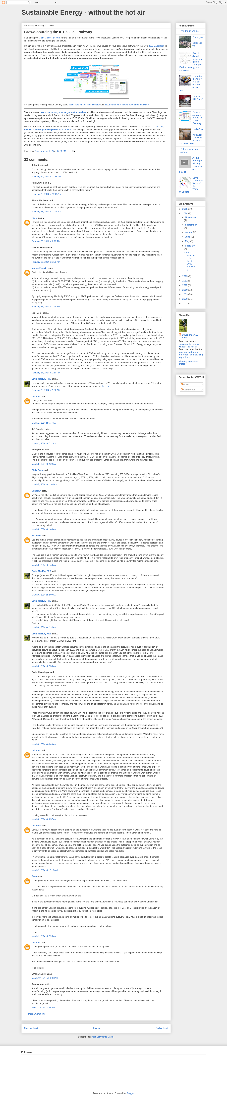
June (188, 236)
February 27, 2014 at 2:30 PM (46, 372)
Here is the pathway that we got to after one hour (63, 112)
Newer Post (31, 1028)
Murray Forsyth (39, 268)
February (190, 245)
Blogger (130, 1093)
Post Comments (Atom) (102, 1037)
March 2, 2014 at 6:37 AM (44, 423)
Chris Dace (37, 470)
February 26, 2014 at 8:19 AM (46, 241)
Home (96, 1028)
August (189, 232)
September (191, 224)
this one (105, 386)
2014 (185, 213)
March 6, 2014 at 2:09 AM (44, 594)
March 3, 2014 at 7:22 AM (44, 443)
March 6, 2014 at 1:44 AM (44, 529)
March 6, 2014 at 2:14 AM (44, 627)
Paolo (35, 218)
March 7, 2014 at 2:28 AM (44, 936)
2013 (185, 276)
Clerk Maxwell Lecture (49, 37)
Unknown (36, 396)
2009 (185, 294)
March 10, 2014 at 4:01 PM (45, 978)
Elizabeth (36, 535)
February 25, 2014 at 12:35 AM (46, 211)
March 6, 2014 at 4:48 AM (44, 744)
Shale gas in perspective (197, 41)
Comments (189, 389)
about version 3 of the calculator (84, 104)
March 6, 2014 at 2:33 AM (44, 666)
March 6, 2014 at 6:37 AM (44, 819)
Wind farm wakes (189, 30)
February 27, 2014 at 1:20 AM (46, 262)
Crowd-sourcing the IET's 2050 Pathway (197, 118)
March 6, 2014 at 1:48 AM (44, 565)
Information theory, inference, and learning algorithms (191, 355)
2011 (185, 285)
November (190, 217)
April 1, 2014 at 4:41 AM (43, 1007)
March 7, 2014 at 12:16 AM (45, 870)
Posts (186, 384)
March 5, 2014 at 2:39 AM (44, 464)
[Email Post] (73, 151)
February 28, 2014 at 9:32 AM (46, 390)
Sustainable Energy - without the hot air (83, 12)
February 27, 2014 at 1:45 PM (46, 306)
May (187, 241)
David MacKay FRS (41, 379)
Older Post (162, 1028)
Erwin (35, 876)
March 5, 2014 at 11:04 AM (44, 484)
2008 (185, 298)
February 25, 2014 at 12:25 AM (46, 194)
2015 (185, 209)
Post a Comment (36, 1014)
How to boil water (197, 97)
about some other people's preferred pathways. (127, 104)
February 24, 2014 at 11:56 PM (46, 176)
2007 (185, 303)
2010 (185, 289)
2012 (185, 280)
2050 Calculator (156, 46)
